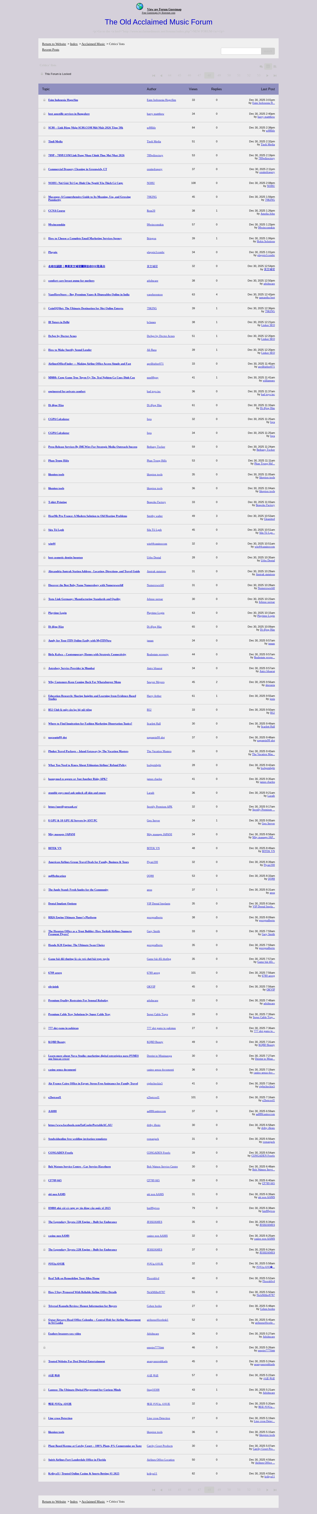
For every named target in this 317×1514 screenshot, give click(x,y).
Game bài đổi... (266, 961)
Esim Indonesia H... (263, 102)
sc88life (270, 130)
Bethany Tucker (266, 449)
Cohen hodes (267, 1308)
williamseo (269, 380)
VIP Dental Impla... (264, 906)
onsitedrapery (267, 172)
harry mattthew (266, 116)
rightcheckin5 (267, 1086)
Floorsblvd (269, 1281)
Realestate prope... (264, 657)
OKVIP (270, 989)
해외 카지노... (266, 1406)
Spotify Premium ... (263, 809)
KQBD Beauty (267, 1044)
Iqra (272, 421)
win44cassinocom (265, 546)
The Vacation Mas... (263, 754)
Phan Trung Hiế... (264, 463)
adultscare (269, 283)
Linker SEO (268, 325)
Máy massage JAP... (263, 837)
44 (169, 75)
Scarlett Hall (268, 726)
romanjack (269, 1141)
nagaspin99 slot (266, 740)
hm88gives (268, 1210)
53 (259, 75)
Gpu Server (268, 823)
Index (74, 44)
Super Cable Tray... (264, 1017)
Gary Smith (268, 934)
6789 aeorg (268, 975)
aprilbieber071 (266, 366)
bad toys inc (268, 394)
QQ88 (271, 878)
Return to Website (54, 44)
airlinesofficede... (265, 1322)
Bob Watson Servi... (263, 1169)
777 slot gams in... (264, 1031)
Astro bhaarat (267, 671)
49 (219, 75)
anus (272, 892)
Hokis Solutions (266, 241)
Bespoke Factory (265, 505)
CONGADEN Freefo (263, 1155)
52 (249, 75)
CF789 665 (268, 1183)
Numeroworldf (266, 588)
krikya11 (269, 1476)
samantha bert (267, 297)
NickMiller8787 (266, 1295)
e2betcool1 (268, 1100)
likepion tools (267, 477)
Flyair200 (269, 864)
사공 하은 (269, 1378)
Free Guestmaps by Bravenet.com (158, 12)
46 (189, 75)
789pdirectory (267, 158)
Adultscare (269, 1336)
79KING (270, 199)
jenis (272, 698)
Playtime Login (266, 615)
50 (229, 75)
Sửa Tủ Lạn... (267, 532)
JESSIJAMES (267, 1224)
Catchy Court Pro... (264, 1448)
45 (179, 75)
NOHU (271, 185)
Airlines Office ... (265, 1462)
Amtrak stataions (265, 574)
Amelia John (268, 213)
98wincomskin (266, 227)
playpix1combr (266, 255)
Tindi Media (268, 144)
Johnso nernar (267, 601)
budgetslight (268, 768)
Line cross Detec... (264, 1421)
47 (199, 75)
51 (239, 75)
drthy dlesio (268, 1127)
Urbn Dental (268, 560)
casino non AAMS (264, 1238)
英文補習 (269, 269)
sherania (270, 684)
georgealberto (267, 920)
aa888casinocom (265, 1114)
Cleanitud (269, 518)
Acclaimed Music (93, 44)
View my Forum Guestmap (164, 9)
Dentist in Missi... (265, 1058)
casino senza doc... (264, 1072)
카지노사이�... (265, 1266)
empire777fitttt (266, 1350)
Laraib (271, 795)
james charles (267, 781)
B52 (272, 712)
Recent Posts (50, 49)
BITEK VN (268, 851)
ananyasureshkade (264, 1364)
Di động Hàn (267, 408)
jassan (271, 643)
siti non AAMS (266, 1197)
